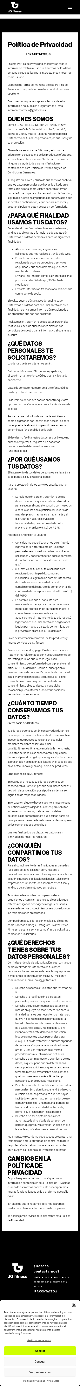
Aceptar (40, 1351)
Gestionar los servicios (39, 1340)
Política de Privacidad (34, 1381)
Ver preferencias (40, 1372)
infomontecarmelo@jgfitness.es (27, 110)
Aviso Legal (53, 1381)
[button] (74, 1305)
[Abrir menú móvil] (70, 7)
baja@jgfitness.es (18, 748)
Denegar (40, 1361)
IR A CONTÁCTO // (45, 1291)
